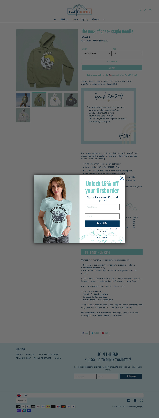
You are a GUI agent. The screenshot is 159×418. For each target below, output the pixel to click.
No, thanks (102, 237)
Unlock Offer (102, 223)
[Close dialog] (122, 178)
